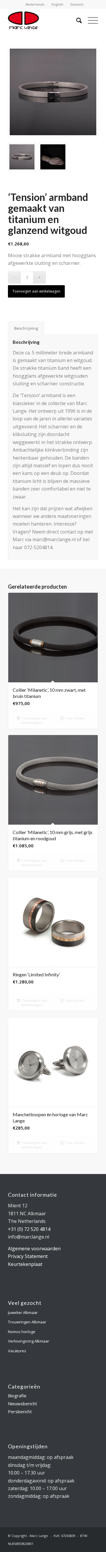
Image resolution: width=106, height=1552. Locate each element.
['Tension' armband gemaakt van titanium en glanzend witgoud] (53, 92)
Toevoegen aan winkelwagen (36, 291)
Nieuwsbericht (22, 1403)
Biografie (17, 1396)
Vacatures (17, 1350)
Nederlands (35, 4)
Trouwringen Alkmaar (27, 1322)
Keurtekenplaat (25, 1264)
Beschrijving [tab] (26, 328)
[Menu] (90, 20)
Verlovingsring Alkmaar (28, 1341)
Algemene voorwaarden (34, 1248)
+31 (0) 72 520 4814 (29, 1229)
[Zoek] (76, 20)
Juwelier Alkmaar (23, 1312)
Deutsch (77, 4)
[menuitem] (35, 4)
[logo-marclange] (44, 20)
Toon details (74, 718)
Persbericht (20, 1411)
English (57, 4)
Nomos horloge (21, 1331)
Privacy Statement (28, 1256)
